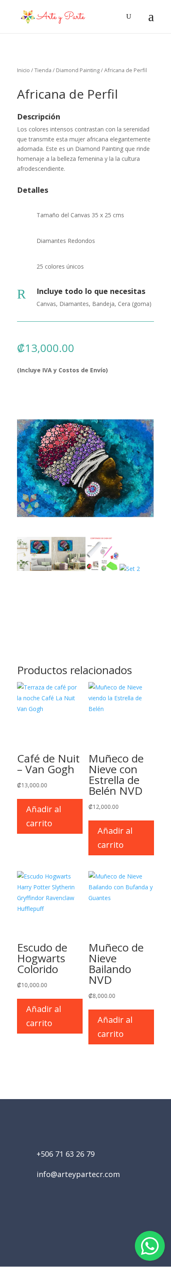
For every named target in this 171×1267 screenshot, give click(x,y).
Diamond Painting (78, 70)
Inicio (23, 70)
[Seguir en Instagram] (97, 1220)
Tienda (42, 70)
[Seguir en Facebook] (74, 1220)
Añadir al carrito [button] (43, 816)
